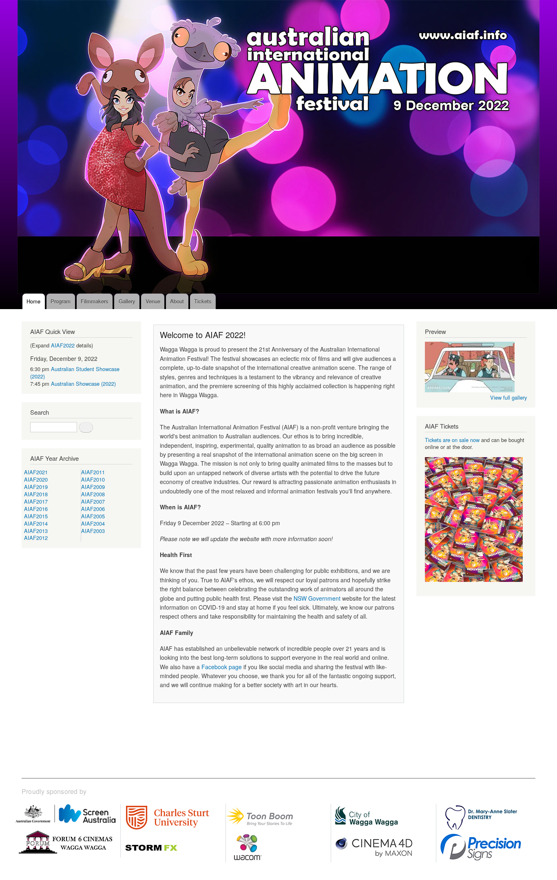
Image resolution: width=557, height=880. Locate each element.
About (177, 301)
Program (61, 301)
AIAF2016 (36, 509)
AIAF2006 (93, 509)
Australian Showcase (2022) (83, 383)
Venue (153, 301)
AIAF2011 (93, 472)
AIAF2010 (93, 479)
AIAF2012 (36, 538)
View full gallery (508, 397)
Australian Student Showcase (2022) (74, 372)
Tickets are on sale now (452, 440)
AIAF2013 (36, 531)
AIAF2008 (93, 494)
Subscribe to (156, 729)
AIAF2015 (36, 516)
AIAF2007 (93, 501)
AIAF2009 (93, 487)
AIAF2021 (36, 472)
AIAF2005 (93, 516)
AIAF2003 (93, 531)
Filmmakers (94, 301)
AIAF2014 (36, 523)
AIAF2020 (36, 479)
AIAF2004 (93, 523)
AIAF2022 (63, 345)
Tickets (203, 301)
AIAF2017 (36, 501)
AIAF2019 (36, 487)
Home (33, 301)
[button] (470, 390)
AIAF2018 (36, 494)
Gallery (127, 301)
